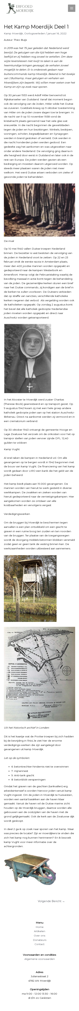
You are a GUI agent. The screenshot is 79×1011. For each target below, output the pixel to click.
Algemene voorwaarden (39, 958)
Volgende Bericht (51, 901)
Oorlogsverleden (34, 33)
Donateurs (39, 939)
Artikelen (39, 931)
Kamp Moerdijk (13, 33)
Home (40, 927)
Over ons (39, 935)
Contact (39, 944)
